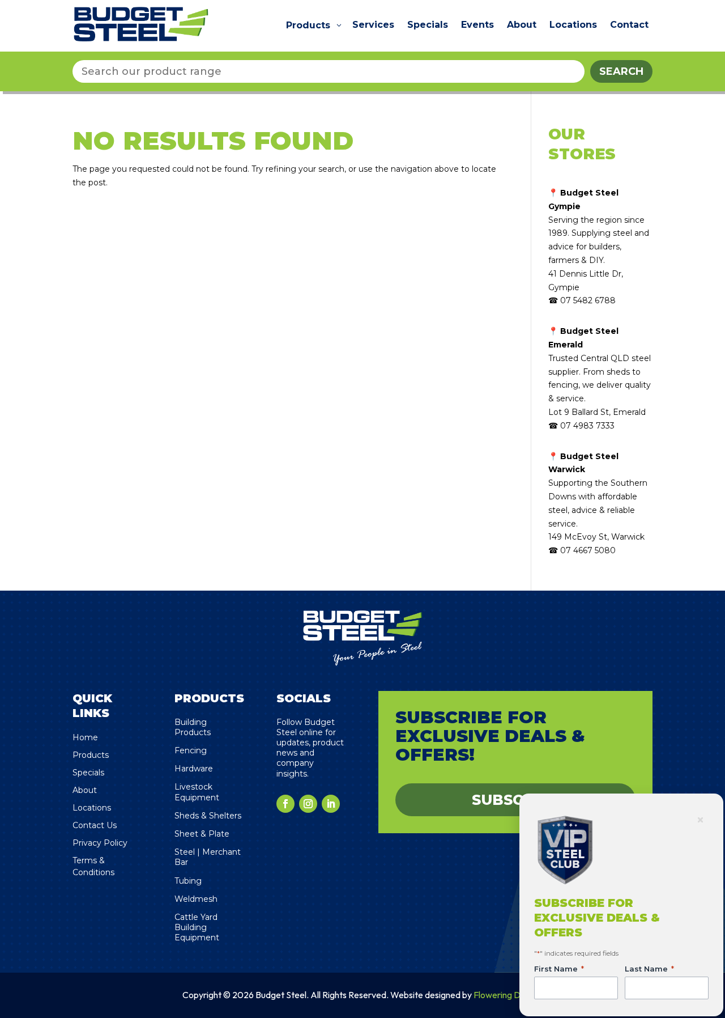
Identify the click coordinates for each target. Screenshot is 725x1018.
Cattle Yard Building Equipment (196, 927)
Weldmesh (196, 899)
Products (90, 755)
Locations (91, 808)
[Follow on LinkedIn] (331, 804)
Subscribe (516, 799)
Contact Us (94, 825)
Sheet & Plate (201, 834)
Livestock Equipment (196, 792)
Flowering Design (507, 994)
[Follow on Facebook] (285, 804)
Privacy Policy (99, 843)
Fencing (190, 750)
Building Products (192, 727)
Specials (88, 772)
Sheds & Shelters (207, 816)
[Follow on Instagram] (308, 804)
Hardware (193, 769)
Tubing (188, 881)
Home (85, 737)
